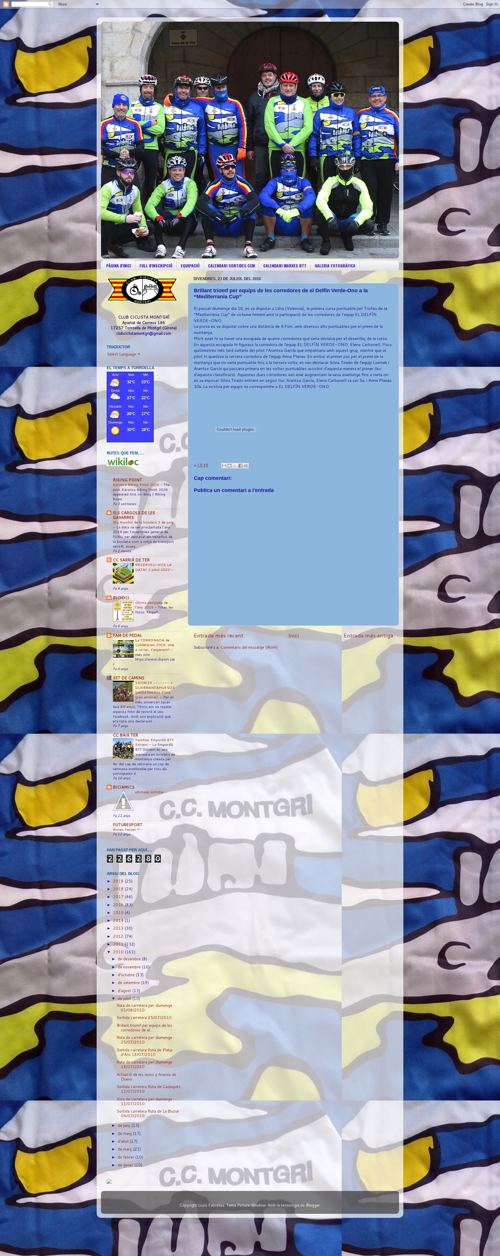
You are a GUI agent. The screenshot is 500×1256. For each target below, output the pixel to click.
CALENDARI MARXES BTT (284, 265)
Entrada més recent (218, 635)
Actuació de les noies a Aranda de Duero (146, 1077)
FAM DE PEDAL (127, 635)
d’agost (125, 990)
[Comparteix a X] (235, 466)
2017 (119, 896)
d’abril (124, 1141)
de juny (124, 1125)
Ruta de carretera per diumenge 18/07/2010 (144, 1064)
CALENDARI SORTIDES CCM (231, 265)
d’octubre (127, 974)
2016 (119, 904)
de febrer (126, 1157)
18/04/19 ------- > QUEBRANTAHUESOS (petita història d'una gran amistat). (155, 690)
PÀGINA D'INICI (118, 265)
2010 (119, 952)
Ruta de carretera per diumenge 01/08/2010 (144, 1007)
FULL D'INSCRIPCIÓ (155, 265)
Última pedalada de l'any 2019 (151, 605)
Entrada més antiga (368, 635)
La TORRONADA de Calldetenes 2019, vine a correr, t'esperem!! (154, 644)
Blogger (313, 1205)
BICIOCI (121, 597)
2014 (119, 920)
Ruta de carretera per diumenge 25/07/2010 (144, 1040)
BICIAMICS (124, 787)
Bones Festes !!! (127, 829)
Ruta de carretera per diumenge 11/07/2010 (144, 1101)
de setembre (129, 982)
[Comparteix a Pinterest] (246, 466)
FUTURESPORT (127, 824)
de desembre (130, 958)
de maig (125, 1133)
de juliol (125, 998)
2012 (119, 936)
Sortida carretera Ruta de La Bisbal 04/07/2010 (148, 1113)
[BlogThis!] (229, 466)
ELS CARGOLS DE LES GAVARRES (134, 515)
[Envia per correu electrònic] (224, 466)
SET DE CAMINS (128, 677)
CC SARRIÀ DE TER (131, 560)
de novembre (130, 967)
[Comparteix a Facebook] (240, 466)
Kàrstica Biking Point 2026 (136, 484)
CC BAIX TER (125, 735)
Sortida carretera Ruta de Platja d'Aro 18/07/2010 (144, 1052)
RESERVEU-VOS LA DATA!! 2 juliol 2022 (153, 567)
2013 (119, 928)
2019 (119, 881)
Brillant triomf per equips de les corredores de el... (144, 1027)
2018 (119, 888)
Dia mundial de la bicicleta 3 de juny (143, 522)
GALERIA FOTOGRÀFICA (335, 265)
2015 (119, 912)
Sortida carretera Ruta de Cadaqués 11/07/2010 (148, 1089)
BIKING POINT (127, 479)
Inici (293, 635)
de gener (126, 1165)
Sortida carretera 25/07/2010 (144, 1017)
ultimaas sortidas (150, 791)
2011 (119, 944)
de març (125, 1149)
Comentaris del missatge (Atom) (248, 647)
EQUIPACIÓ (190, 265)
